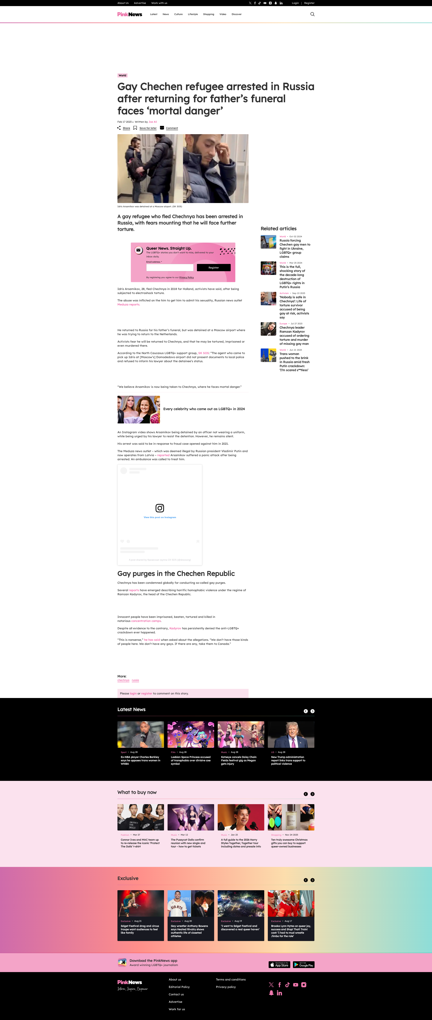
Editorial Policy (179, 987)
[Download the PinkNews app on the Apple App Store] (279, 964)
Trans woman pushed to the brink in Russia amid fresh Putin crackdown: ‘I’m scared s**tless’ (295, 362)
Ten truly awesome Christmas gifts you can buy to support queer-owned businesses (289, 843)
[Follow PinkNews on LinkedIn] (281, 3)
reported (163, 455)
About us (175, 979)
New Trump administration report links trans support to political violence (288, 760)
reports (134, 590)
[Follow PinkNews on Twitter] (271, 986)
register (146, 693)
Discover (237, 14)
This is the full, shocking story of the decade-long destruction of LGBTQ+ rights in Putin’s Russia (292, 277)
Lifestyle (193, 14)
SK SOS (203, 353)
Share (126, 128)
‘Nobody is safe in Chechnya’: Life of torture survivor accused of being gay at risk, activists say (294, 307)
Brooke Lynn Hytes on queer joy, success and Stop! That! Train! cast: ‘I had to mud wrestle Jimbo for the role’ (291, 931)
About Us (123, 3)
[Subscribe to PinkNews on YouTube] (296, 986)
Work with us (159, 3)
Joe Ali (152, 121)
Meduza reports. (128, 304)
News (166, 14)
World (122, 75)
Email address (158, 262)
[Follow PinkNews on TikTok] (287, 986)
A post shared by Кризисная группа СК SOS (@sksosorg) (160, 559)
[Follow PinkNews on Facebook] (279, 986)
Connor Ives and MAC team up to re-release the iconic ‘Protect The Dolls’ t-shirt (140, 843)
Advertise (140, 3)
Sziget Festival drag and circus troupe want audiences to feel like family (140, 929)
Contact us (176, 994)
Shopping (208, 14)
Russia (135, 680)
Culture (178, 14)
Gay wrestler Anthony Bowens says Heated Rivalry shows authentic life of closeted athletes (189, 931)
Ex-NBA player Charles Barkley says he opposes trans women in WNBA (140, 760)
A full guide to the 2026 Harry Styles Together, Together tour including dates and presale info (241, 843)
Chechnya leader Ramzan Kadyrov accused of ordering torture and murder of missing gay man (294, 336)
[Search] (312, 14)
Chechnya (123, 680)
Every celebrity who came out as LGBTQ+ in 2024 (204, 409)
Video (223, 14)
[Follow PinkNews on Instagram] (304, 986)
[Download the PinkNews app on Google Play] (304, 964)
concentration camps (146, 621)
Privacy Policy (186, 277)
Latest (153, 14)
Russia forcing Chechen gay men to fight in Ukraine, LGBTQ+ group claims (295, 248)
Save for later (148, 128)
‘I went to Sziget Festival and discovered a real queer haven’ (240, 927)
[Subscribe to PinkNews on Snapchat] (271, 994)
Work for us (177, 1009)
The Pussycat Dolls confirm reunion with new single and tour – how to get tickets (188, 843)
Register (309, 3)
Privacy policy (226, 987)
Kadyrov (175, 628)
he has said (152, 639)
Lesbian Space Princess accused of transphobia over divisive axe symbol (191, 760)
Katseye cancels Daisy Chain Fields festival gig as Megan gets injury (238, 760)
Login (295, 3)
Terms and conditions (231, 979)
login (133, 693)
